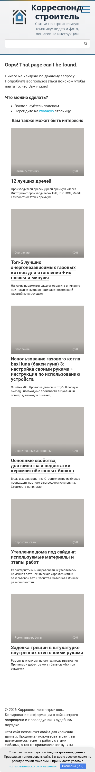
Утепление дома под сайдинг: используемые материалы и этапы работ (43, 557)
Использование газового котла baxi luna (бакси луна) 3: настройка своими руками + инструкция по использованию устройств (45, 369)
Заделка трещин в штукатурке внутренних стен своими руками (47, 650)
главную (46, 111)
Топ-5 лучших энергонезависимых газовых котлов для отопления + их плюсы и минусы (43, 270)
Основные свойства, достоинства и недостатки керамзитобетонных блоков (42, 465)
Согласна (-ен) (73, 766)
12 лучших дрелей (31, 181)
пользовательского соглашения (33, 766)
